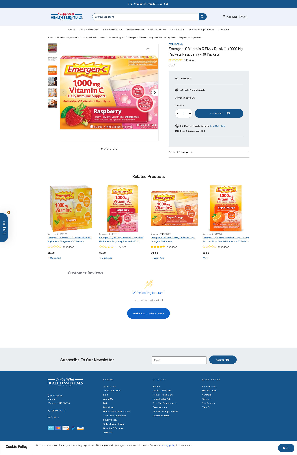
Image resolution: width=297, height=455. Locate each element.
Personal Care (177, 29)
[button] (4, 227)
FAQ (105, 403)
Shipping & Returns (113, 428)
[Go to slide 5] (113, 149)
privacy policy (168, 445)
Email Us (55, 417)
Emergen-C (176, 44)
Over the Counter (157, 29)
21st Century (208, 403)
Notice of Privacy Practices (117, 411)
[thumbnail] (52, 48)
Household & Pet (135, 29)
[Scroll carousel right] (154, 92)
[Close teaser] (8, 212)
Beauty (71, 29)
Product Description (181, 152)
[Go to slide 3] (107, 149)
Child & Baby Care (89, 29)
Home (50, 37)
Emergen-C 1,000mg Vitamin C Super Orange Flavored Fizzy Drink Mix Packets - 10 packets (226, 239)
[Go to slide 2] (104, 149)
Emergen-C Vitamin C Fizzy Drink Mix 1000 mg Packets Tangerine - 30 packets (69, 239)
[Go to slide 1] (102, 149)
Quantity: (179, 105)
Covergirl (206, 399)
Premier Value (209, 386)
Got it (286, 448)
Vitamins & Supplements (201, 29)
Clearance (224, 29)
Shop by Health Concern (94, 37)
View (205, 257)
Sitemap (107, 432)
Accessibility (109, 386)
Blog (105, 394)
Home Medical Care (113, 29)
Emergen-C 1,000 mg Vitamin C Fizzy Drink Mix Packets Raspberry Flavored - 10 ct (121, 239)
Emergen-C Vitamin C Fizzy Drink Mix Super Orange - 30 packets (173, 239)
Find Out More (217, 126)
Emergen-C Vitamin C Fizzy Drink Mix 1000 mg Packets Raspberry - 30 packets (165, 37)
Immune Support (116, 37)
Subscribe (223, 360)
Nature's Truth (209, 390)
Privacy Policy (110, 419)
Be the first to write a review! (148, 313)
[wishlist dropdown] (148, 50)
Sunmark (206, 394)
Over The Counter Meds (165, 403)
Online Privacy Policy (113, 424)
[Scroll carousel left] (63, 92)
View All (206, 407)
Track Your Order (112, 390)
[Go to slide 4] (110, 149)
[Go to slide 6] (116, 149)
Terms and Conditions (114, 415)
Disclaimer (108, 407)
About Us (108, 399)
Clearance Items (161, 415)
